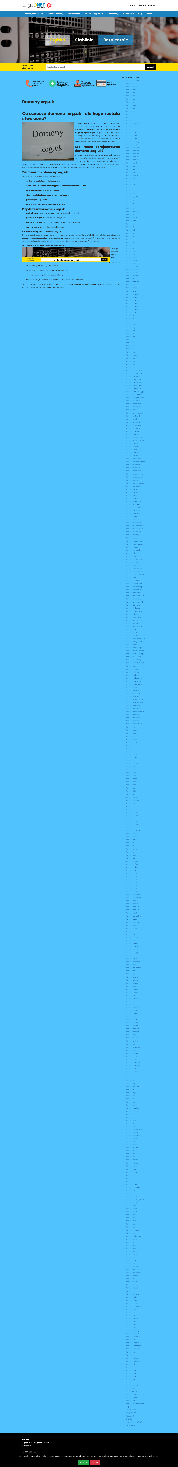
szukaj (150, 67)
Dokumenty (128, 14)
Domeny (152, 5)
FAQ (140, 14)
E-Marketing (113, 14)
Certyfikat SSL (74, 14)
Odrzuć (95, 1462)
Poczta (132, 5)
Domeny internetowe (34, 14)
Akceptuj (83, 1462)
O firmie (149, 14)
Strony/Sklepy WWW (94, 14)
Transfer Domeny (55, 14)
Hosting (142, 5)
